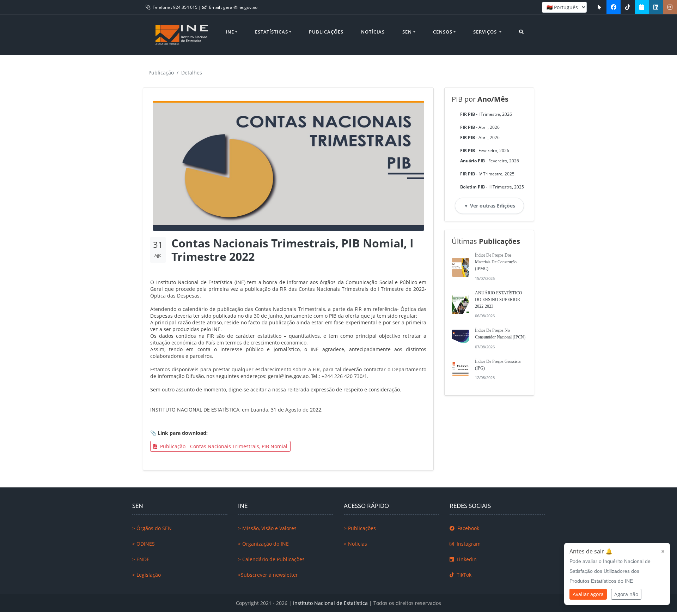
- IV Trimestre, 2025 (487, 174)
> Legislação (146, 574)
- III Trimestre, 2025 (492, 187)
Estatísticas (271, 32)
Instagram (468, 543)
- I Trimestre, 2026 (486, 114)
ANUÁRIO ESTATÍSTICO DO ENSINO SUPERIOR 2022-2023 (498, 299)
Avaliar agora (588, 594)
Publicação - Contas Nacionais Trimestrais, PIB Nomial (223, 446)
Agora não (626, 594)
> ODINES (143, 543)
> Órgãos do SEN (152, 528)
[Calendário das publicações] (642, 7)
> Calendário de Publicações (271, 559)
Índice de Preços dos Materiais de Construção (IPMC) (496, 262)
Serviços (485, 32)
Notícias (373, 32)
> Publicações (360, 528)
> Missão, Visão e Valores (267, 528)
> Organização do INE (263, 543)
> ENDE (141, 559)
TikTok (463, 574)
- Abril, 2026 (480, 127)
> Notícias (355, 543)
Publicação (161, 72)
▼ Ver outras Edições (489, 205)
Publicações (326, 32)
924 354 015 (186, 7)
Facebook (467, 528)
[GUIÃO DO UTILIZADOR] (599, 7)
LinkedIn (466, 559)
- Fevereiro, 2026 (484, 151)
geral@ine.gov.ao (240, 7)
